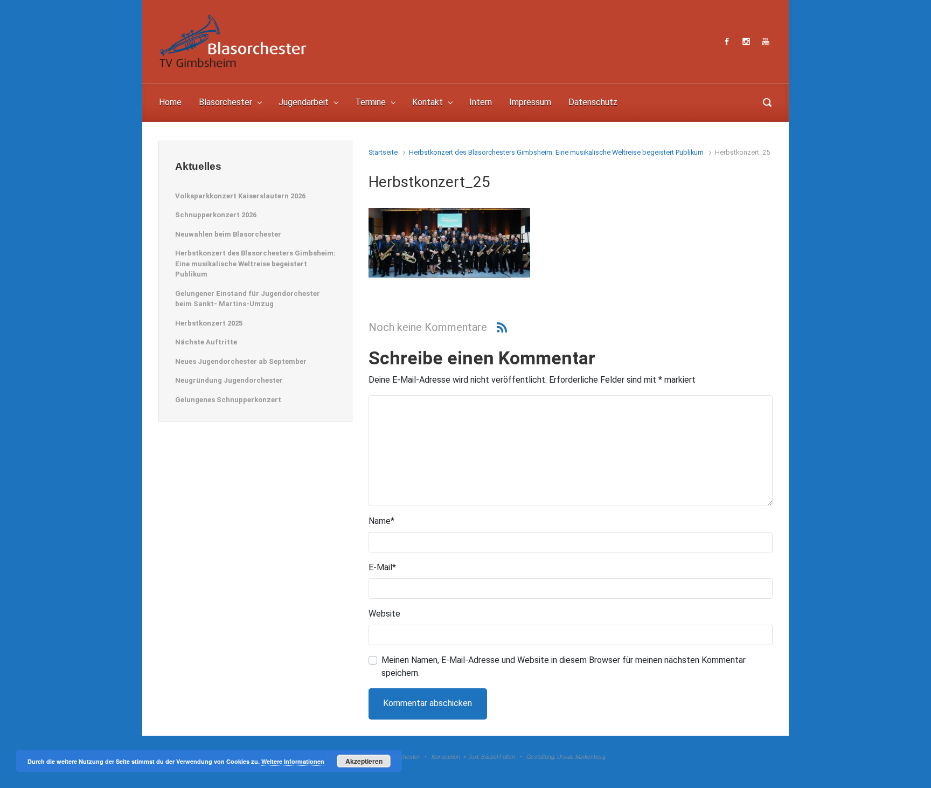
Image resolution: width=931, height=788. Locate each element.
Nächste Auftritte (206, 342)
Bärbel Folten (498, 757)
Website (384, 614)
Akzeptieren (364, 761)
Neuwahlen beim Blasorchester (228, 234)
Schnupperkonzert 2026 (215, 215)
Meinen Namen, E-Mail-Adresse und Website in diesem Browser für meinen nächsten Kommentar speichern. (563, 666)
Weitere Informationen (292, 761)
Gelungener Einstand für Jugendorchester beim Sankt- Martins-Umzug (247, 298)
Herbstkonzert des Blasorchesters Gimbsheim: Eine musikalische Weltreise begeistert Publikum (556, 152)
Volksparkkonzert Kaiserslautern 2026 (240, 196)
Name (381, 521)
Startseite (383, 152)
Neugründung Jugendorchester (229, 380)
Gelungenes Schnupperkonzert (228, 400)
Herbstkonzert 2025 (208, 323)
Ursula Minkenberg (581, 757)
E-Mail (382, 567)
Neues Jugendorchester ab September (241, 361)
